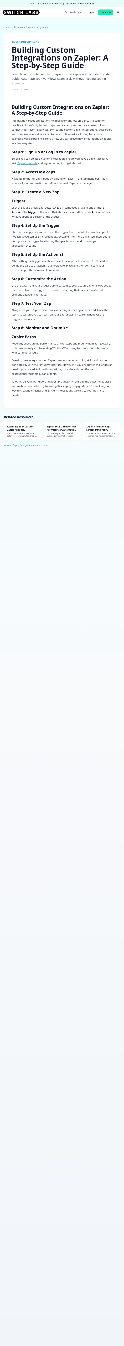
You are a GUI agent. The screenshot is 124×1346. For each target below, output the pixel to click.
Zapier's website (27, 163)
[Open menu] (118, 12)
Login (91, 12)
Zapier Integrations (38, 27)
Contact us (105, 12)
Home (7, 27)
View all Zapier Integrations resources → (26, 445)
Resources (19, 27)
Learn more (84, 3)
